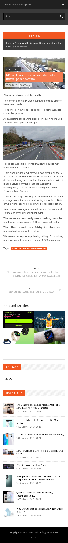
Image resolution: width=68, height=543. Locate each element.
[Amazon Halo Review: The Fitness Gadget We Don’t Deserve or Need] (49, 319)
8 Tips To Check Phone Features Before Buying (40, 434)
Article (18, 43)
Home (9, 43)
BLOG (8, 378)
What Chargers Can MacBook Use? (33, 465)
